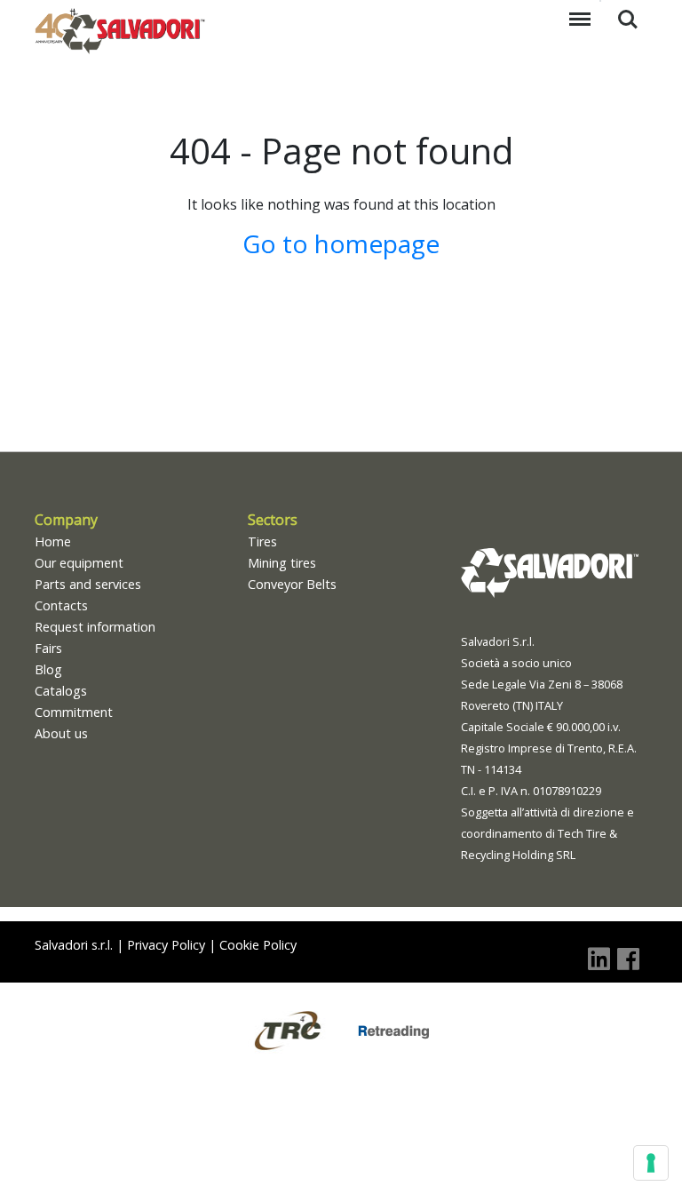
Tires (262, 541)
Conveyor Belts (292, 584)
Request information (95, 626)
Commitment (74, 712)
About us (61, 733)
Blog (48, 669)
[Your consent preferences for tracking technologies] (651, 1163)
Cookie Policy (258, 944)
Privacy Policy (166, 944)
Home (53, 541)
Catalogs (61, 690)
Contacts (61, 605)
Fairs (48, 648)
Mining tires (282, 562)
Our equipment (79, 562)
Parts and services (88, 584)
